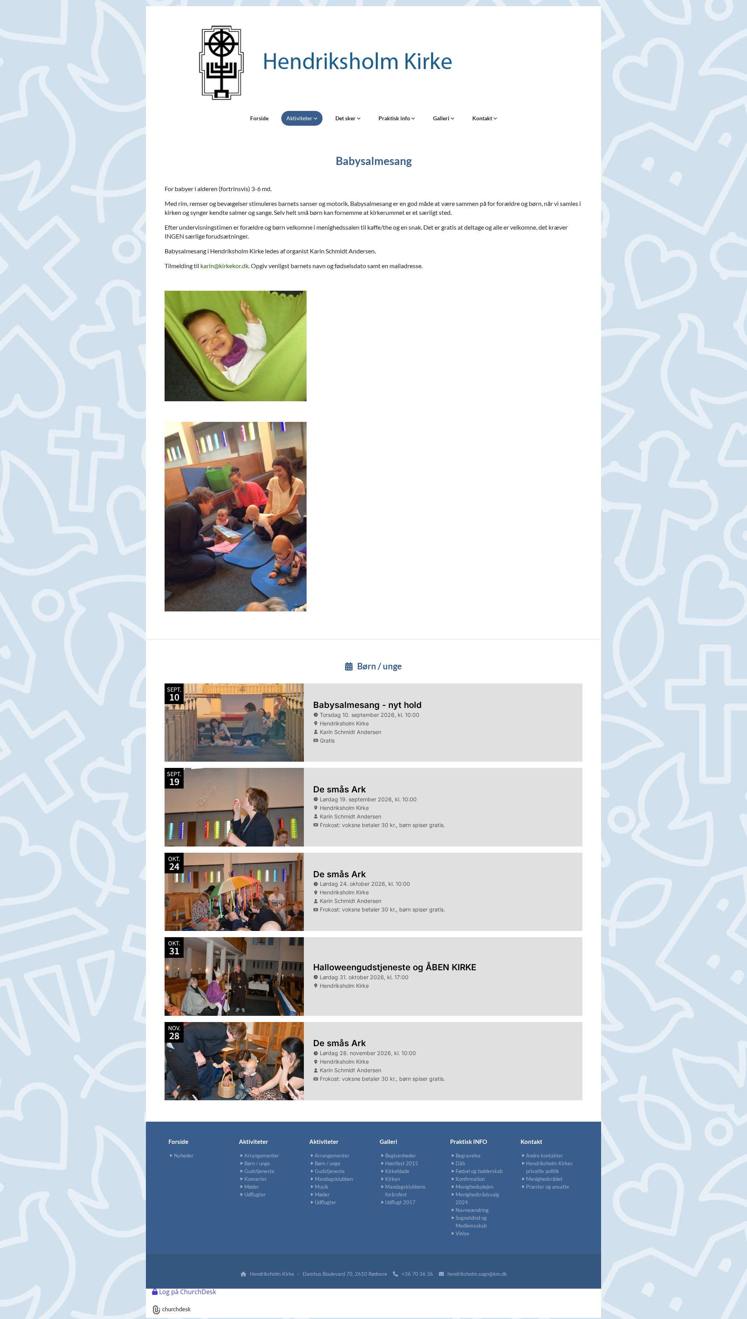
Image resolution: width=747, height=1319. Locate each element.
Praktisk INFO (468, 1141)
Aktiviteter (300, 118)
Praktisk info (395, 118)
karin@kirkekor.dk (224, 265)
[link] (301, 118)
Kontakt (482, 118)
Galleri (442, 118)
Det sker (346, 118)
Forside (259, 118)
